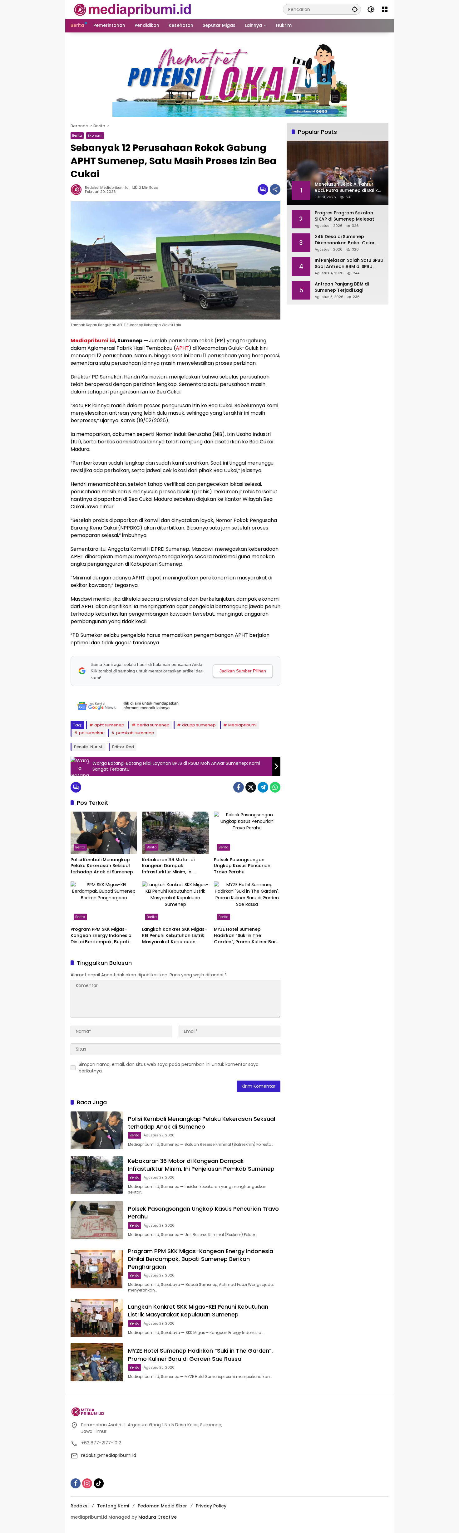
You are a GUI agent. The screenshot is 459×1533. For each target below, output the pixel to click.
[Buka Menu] (384, 9)
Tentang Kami (113, 1506)
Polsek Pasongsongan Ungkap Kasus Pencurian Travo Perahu (242, 866)
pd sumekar (91, 733)
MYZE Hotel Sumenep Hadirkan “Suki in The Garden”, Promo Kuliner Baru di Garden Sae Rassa (246, 935)
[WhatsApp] (275, 787)
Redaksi (79, 1506)
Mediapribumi (242, 725)
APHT (182, 348)
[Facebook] (238, 787)
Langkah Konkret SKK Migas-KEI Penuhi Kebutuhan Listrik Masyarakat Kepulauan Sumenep (174, 935)
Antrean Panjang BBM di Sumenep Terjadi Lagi (342, 287)
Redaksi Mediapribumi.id (107, 187)
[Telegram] (263, 787)
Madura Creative (157, 1517)
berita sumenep (153, 725)
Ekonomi (95, 135)
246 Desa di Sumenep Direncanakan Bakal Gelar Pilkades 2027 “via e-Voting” (347, 240)
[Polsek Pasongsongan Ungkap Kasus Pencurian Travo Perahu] (247, 832)
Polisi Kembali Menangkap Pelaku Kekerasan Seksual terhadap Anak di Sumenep (102, 866)
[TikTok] (99, 1483)
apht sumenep (109, 725)
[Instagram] (87, 1483)
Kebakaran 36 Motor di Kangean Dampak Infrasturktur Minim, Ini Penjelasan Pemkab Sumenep (168, 866)
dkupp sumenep (199, 725)
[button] (354, 9)
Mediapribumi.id (93, 340)
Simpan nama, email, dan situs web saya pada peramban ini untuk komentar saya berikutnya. (169, 1067)
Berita (77, 135)
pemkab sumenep (135, 733)
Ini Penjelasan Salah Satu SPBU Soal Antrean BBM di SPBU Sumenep (349, 263)
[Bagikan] (275, 189)
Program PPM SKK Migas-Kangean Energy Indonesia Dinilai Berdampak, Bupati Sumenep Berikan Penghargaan (101, 935)
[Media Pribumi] (133, 9)
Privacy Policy (211, 1506)
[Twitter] (250, 787)
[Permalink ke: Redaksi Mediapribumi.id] (78, 189)
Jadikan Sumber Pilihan (243, 670)
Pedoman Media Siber (162, 1506)
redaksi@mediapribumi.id (108, 1455)
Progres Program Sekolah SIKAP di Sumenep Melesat (344, 216)
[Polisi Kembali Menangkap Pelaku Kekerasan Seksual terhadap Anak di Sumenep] (104, 832)
